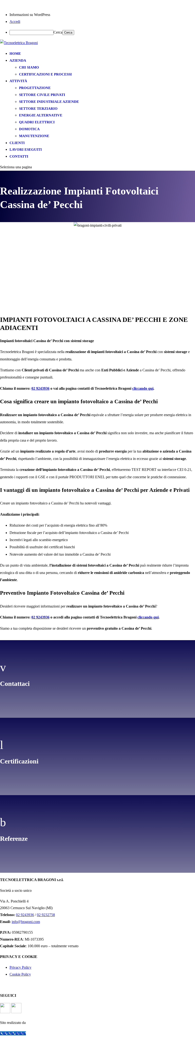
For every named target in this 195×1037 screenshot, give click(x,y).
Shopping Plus (83, 1023)
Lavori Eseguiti (26, 149)
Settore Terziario (38, 108)
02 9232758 (46, 915)
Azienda (18, 60)
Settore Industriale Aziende (49, 102)
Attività (18, 81)
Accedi (15, 22)
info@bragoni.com (26, 922)
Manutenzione (34, 136)
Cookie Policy (20, 974)
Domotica (29, 129)
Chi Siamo (29, 67)
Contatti (19, 156)
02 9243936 (40, 388)
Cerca (58, 32)
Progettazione (35, 88)
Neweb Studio (57, 1023)
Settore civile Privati (42, 95)
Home (15, 53)
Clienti (17, 143)
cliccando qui (142, 388)
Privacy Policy (20, 967)
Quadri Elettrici (37, 122)
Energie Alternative (40, 115)
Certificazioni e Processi (45, 74)
